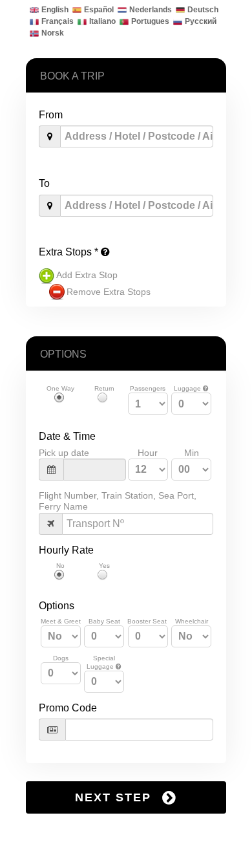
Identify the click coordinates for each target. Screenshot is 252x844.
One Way (60, 388)
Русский (200, 21)
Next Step (115, 797)
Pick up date (64, 453)
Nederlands (150, 9)
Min (191, 453)
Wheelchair (191, 621)
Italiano (102, 21)
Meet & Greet (61, 621)
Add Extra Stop (87, 275)
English (54, 9)
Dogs (60, 658)
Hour (148, 453)
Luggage (188, 388)
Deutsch (202, 9)
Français (57, 21)
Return (104, 388)
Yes (104, 565)
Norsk (52, 33)
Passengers (147, 388)
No (60, 565)
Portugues (150, 21)
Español (99, 9)
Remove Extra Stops (109, 292)
